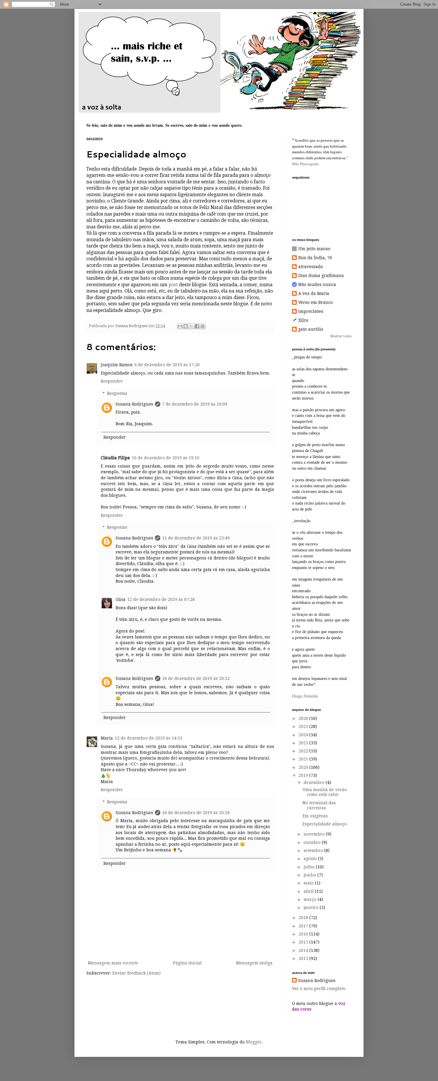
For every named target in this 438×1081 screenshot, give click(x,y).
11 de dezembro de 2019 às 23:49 (196, 538)
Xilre (303, 320)
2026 (304, 718)
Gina (120, 599)
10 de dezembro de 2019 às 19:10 (165, 457)
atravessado (310, 266)
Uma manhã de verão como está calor (324, 792)
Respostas (117, 393)
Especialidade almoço (324, 824)
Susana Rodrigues (134, 404)
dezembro (315, 782)
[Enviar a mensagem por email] (180, 326)
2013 (304, 958)
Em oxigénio (315, 816)
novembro (315, 834)
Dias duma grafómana (321, 275)
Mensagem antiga (254, 963)
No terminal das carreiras (319, 805)
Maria (107, 738)
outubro (313, 842)
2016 (304, 934)
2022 (304, 750)
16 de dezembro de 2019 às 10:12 (196, 678)
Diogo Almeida (305, 696)
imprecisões (310, 311)
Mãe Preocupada (305, 163)
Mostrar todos (341, 336)
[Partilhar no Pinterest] (203, 326)
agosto (311, 858)
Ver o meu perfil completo (319, 988)
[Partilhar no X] (191, 326)
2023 (304, 742)
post (173, 284)
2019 (304, 775)
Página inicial (187, 963)
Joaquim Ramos (117, 364)
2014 (304, 950)
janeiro (312, 907)
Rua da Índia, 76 (315, 257)
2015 (304, 942)
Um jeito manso (314, 248)
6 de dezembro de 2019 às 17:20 (167, 364)
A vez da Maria (313, 293)
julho (310, 867)
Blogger (254, 1042)
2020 (304, 767)
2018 (304, 917)
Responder (112, 381)
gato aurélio (310, 329)
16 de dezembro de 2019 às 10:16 (196, 812)
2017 (304, 926)
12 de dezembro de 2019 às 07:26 (161, 599)
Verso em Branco (315, 302)
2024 (304, 734)
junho (310, 875)
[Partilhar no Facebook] (197, 326)
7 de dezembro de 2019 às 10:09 (194, 404)
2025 (304, 726)
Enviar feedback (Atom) (136, 973)
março (311, 899)
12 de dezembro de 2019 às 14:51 (148, 738)
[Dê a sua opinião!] (186, 326)
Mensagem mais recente (113, 963)
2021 (304, 759)
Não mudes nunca (317, 284)
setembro (314, 850)
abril (309, 891)
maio (309, 883)
